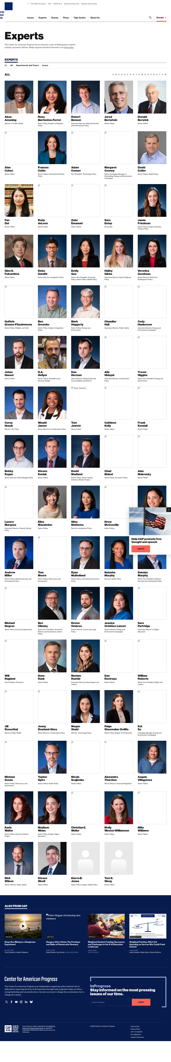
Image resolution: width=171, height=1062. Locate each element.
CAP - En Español (136, 1032)
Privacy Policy (135, 1029)
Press (66, 17)
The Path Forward (38, 4)
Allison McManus (155, 952)
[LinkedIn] (26, 1002)
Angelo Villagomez (22, 952)
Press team (69, 47)
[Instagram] (21, 1002)
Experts (43, 17)
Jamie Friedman (134, 952)
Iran (49, 4)
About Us (95, 17)
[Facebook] (11, 1002)
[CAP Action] (12, 1028)
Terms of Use (135, 1026)
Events (54, 17)
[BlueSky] (31, 1002)
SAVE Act (58, 4)
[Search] (150, 19)
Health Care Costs (89, 4)
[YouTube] (16, 1002)
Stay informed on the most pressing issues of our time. (122, 990)
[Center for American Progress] (9, 10)
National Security (71, 4)
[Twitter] (6, 1002)
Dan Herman (61, 952)
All (11, 65)
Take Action (80, 17)
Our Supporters (136, 1034)
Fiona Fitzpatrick (10, 952)
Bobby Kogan (144, 952)
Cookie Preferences (137, 1037)
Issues (30, 17)
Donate (160, 17)
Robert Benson (51, 952)
